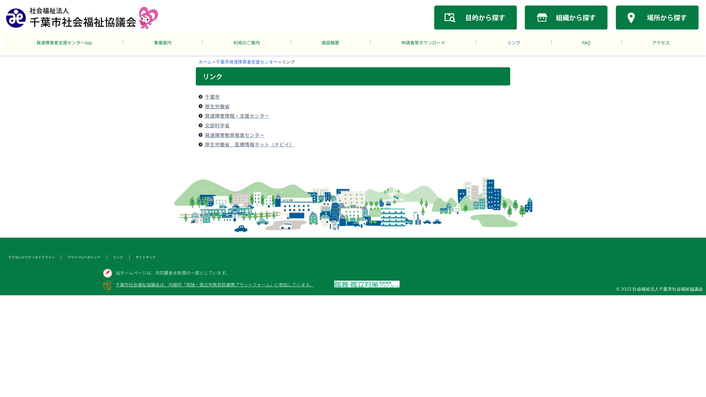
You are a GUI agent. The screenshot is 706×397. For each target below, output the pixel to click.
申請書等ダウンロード (423, 42)
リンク (513, 42)
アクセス (661, 42)
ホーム (205, 62)
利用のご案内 (246, 42)
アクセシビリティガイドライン (31, 257)
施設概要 (330, 42)
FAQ (586, 42)
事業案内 (163, 42)
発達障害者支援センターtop (64, 42)
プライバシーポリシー (83, 257)
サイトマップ (146, 257)
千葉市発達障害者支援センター (247, 62)
